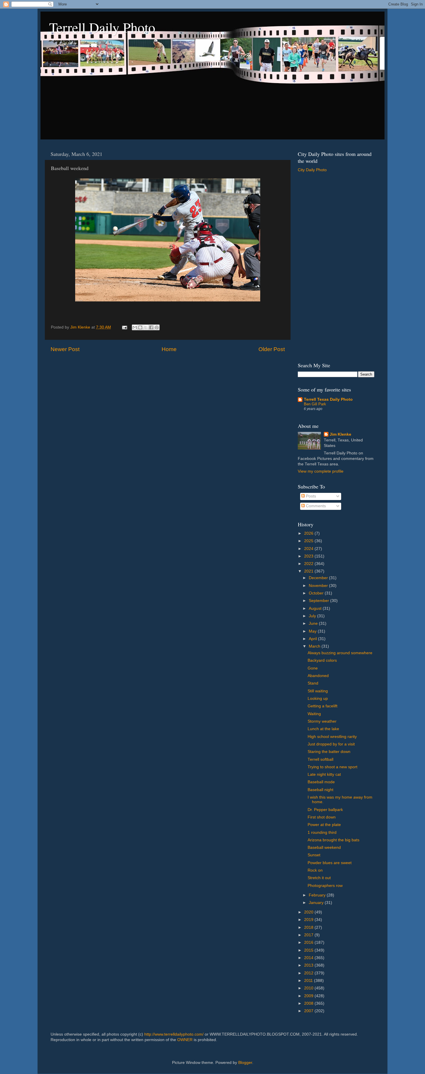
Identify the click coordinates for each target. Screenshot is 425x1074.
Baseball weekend (324, 847)
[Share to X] (146, 327)
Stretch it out (319, 878)
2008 (309, 1003)
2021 (309, 571)
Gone (313, 668)
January (317, 902)
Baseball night (320, 790)
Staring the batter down (329, 751)
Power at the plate (324, 825)
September (319, 600)
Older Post (271, 349)
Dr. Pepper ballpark (325, 810)
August (316, 608)
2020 (309, 912)
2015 (309, 950)
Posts (310, 496)
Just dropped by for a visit (331, 744)
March (315, 646)
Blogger (245, 1062)
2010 (309, 988)
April (313, 639)
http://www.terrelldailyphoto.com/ (174, 1034)
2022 (309, 564)
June (314, 623)
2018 (309, 927)
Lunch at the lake (323, 729)
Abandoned (318, 676)
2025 (309, 541)
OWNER (185, 1040)
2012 (309, 973)
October (317, 593)
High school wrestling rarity (332, 736)
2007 (309, 1011)
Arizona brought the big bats (333, 840)
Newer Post (65, 349)
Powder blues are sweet (330, 863)
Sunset (314, 855)
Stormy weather (322, 721)
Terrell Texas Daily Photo (328, 399)
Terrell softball (320, 759)
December (319, 578)
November (319, 585)
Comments (315, 506)
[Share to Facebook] (151, 327)
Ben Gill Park (315, 404)
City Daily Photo (312, 170)
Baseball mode (321, 782)
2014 (309, 958)
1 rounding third (322, 832)
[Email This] (135, 327)
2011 (309, 980)
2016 (309, 942)
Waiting (314, 714)
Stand (313, 683)
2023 (309, 556)
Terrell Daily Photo (102, 27)
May (313, 631)
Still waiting (318, 691)
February (318, 895)
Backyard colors (322, 660)
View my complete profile (320, 471)
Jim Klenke (340, 434)
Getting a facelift (322, 706)
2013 (309, 965)
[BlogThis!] (140, 327)
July (313, 616)
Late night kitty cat (324, 774)
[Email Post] (124, 327)
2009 (309, 996)
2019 (309, 920)
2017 (309, 935)
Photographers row (325, 885)
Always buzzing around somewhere (340, 653)
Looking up (318, 698)
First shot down (322, 817)
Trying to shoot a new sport (332, 767)
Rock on (315, 870)
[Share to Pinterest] (157, 327)
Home (169, 349)
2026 (309, 533)
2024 (309, 549)
